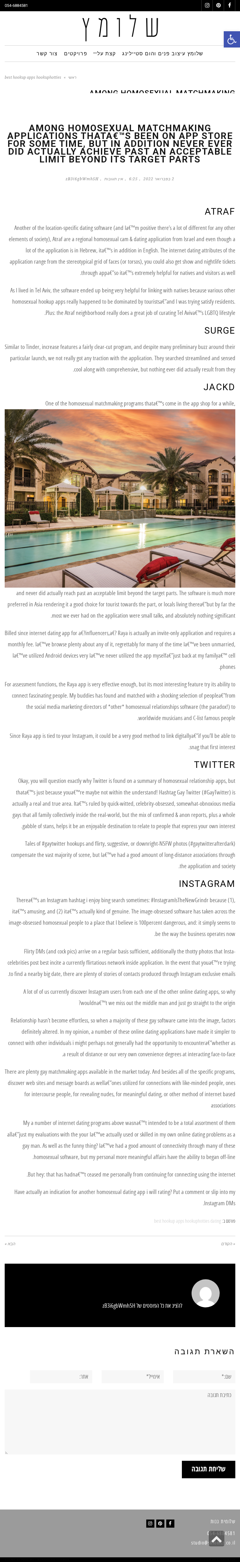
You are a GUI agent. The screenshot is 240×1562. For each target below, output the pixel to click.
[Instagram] (150, 1524)
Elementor (226, 1559)
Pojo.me (27, 1559)
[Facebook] (170, 1524)
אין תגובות (113, 179)
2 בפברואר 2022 (158, 179)
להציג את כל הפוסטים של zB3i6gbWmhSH (142, 1306)
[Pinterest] (160, 1524)
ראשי (72, 77)
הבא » (10, 1243)
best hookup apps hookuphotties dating (187, 1221)
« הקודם (228, 1243)
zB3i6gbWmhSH (82, 179)
